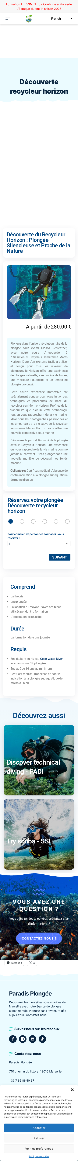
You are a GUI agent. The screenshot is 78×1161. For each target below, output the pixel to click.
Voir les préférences (39, 1148)
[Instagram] (23, 1039)
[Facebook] (13, 1039)
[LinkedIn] (32, 1039)
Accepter (39, 1128)
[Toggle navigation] (8, 14)
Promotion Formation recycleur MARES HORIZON (39, 4)
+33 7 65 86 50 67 (21, 1080)
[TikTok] (42, 1039)
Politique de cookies (39, 1156)
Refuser (39, 1138)
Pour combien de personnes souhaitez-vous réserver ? (36, 536)
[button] (72, 1089)
